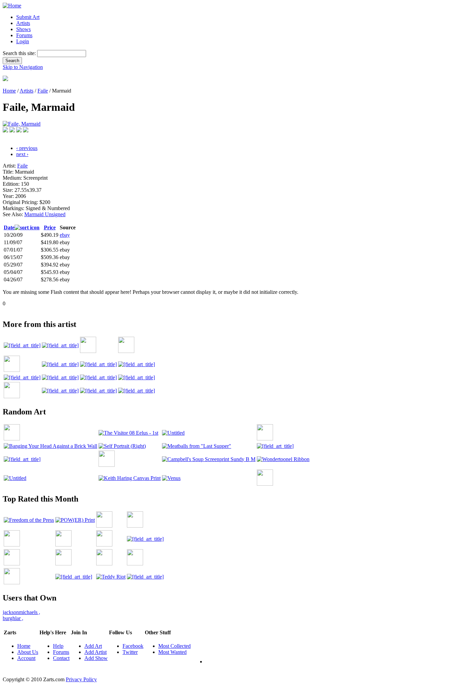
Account (26, 658)
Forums (24, 35)
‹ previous (26, 148)
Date (9, 227)
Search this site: (20, 53)
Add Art (93, 646)
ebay (65, 235)
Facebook (133, 646)
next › (22, 154)
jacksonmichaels (21, 612)
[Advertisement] (125, 309)
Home (9, 91)
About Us (27, 652)
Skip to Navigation (23, 67)
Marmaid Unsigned (44, 214)
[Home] (12, 5)
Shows (23, 29)
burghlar (13, 618)
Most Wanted (172, 652)
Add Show (96, 658)
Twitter (130, 652)
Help (58, 646)
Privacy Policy (81, 679)
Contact (61, 658)
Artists (23, 23)
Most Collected (174, 646)
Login (22, 41)
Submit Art (27, 17)
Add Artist (95, 652)
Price (50, 227)
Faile (42, 91)
